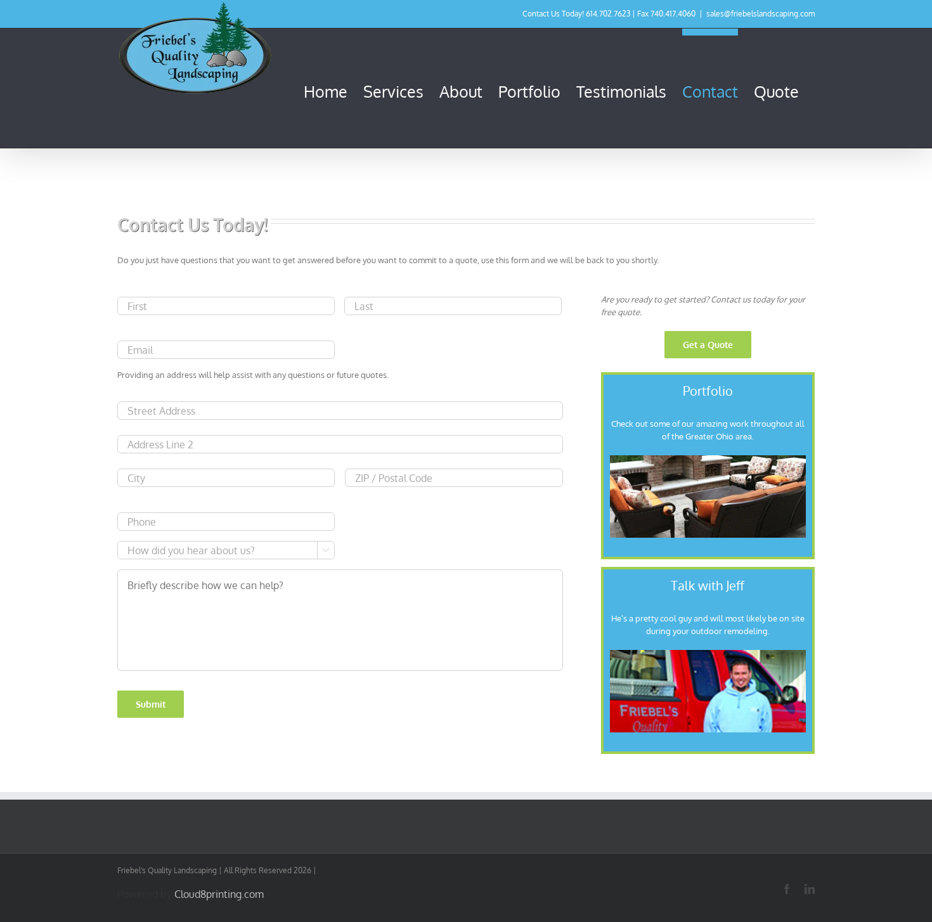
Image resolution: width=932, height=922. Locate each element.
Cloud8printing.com (219, 894)
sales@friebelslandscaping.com (760, 13)
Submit (150, 704)
